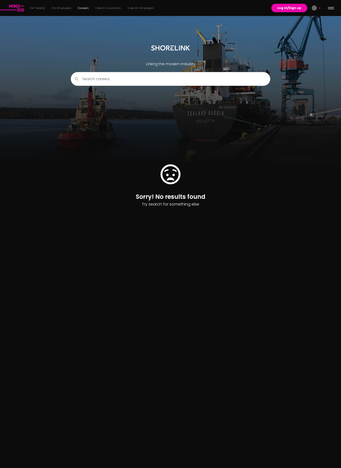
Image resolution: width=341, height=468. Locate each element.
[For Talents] (12, 7)
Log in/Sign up (289, 8)
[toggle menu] (331, 8)
